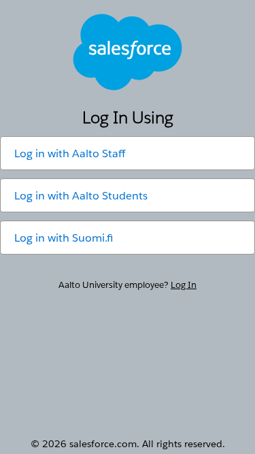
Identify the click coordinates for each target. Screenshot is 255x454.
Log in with (69, 153)
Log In (184, 285)
